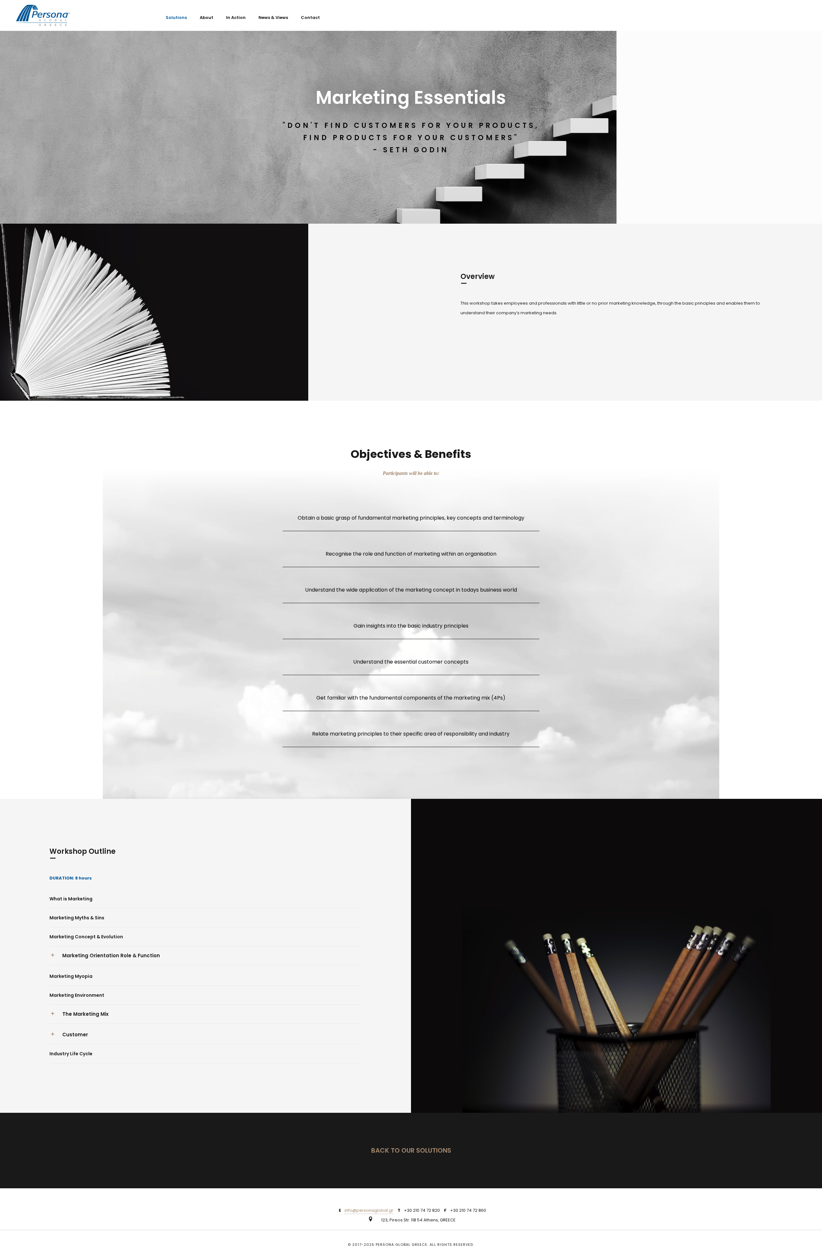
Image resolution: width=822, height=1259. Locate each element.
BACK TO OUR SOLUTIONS (411, 1150)
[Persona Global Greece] (42, 15)
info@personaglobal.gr (369, 1210)
